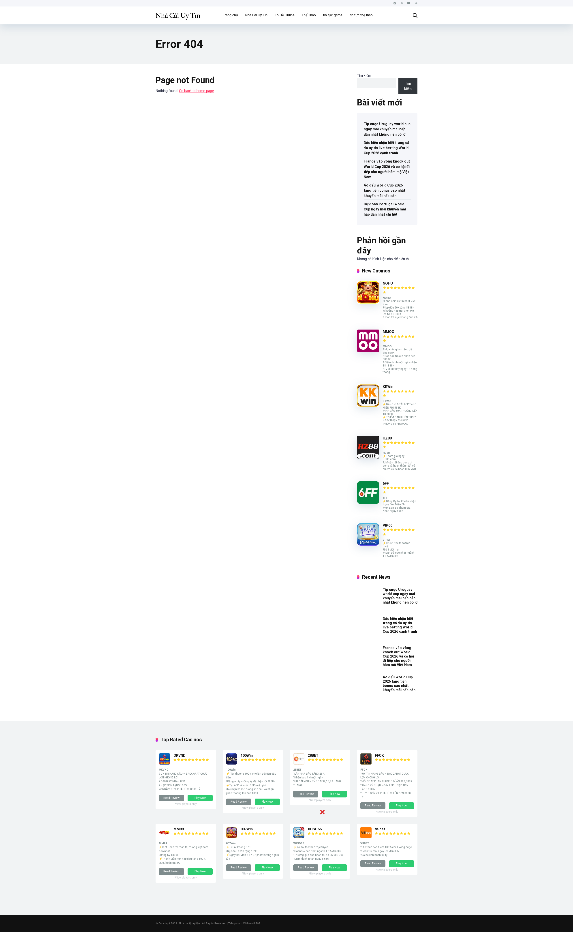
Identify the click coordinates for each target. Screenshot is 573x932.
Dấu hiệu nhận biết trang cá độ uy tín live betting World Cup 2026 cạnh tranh (386, 148)
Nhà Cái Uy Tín (256, 15)
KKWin (388, 386)
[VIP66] (368, 544)
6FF (386, 483)
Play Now (200, 797)
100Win (247, 755)
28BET (313, 755)
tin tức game (332, 15)
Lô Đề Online (285, 15)
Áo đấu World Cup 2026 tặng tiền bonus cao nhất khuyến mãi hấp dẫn (384, 190)
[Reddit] (416, 3)
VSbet (380, 829)
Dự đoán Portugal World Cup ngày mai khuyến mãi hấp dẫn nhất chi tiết (385, 209)
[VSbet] (366, 837)
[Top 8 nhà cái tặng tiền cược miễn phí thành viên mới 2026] (178, 14)
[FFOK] (366, 763)
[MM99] (164, 837)
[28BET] (298, 763)
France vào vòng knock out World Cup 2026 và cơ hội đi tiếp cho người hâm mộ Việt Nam (387, 169)
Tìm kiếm (364, 75)
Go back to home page (196, 91)
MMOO (388, 332)
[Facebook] (394, 3)
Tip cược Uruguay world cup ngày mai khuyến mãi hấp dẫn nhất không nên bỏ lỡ (387, 129)
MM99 (178, 829)
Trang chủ (230, 15)
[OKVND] (164, 763)
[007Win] (231, 837)
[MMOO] (368, 351)
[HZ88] (368, 457)
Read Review (171, 797)
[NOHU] (368, 302)
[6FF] (368, 502)
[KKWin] (368, 405)
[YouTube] (409, 3)
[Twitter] (401, 3)
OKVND (179, 755)
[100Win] (231, 763)
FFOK (379, 755)
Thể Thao (309, 15)
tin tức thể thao (361, 15)
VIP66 (387, 525)
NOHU (388, 283)
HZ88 (387, 438)
